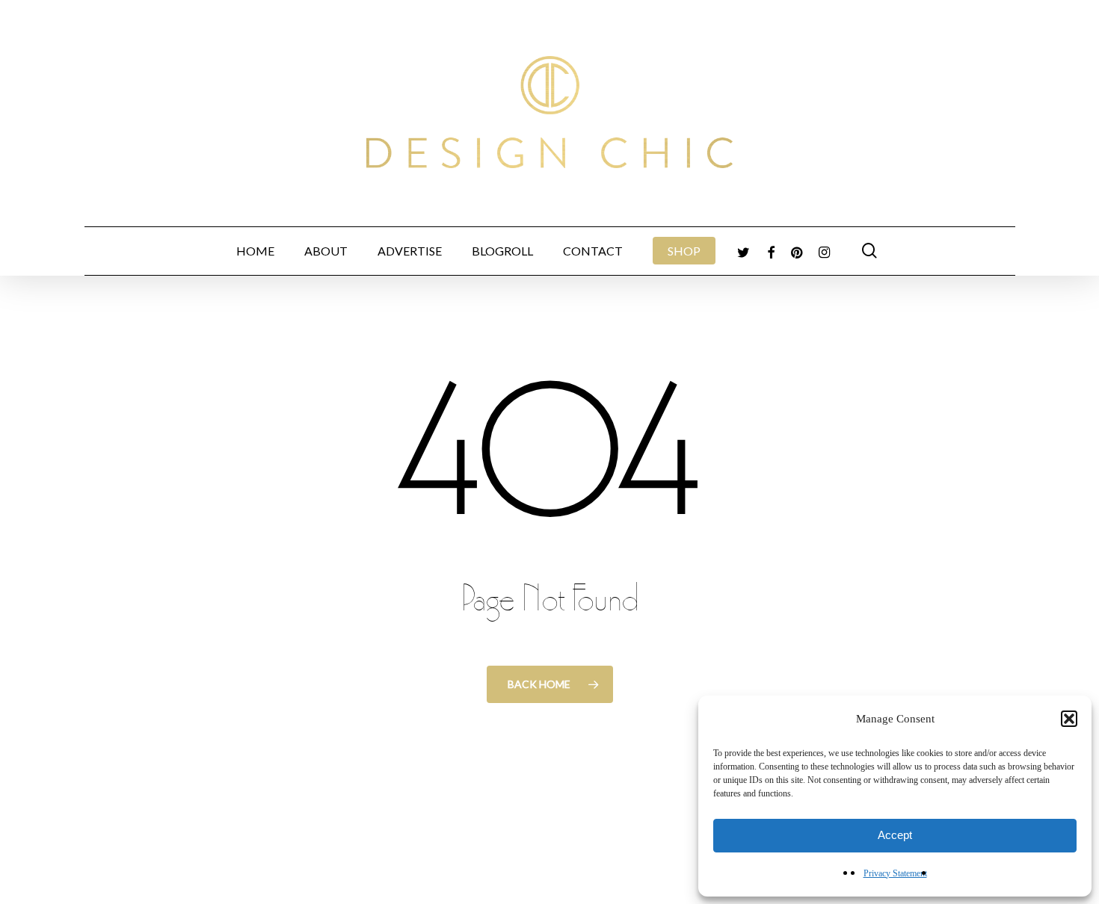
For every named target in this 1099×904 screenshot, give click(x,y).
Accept (895, 835)
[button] (1069, 718)
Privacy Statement (895, 873)
